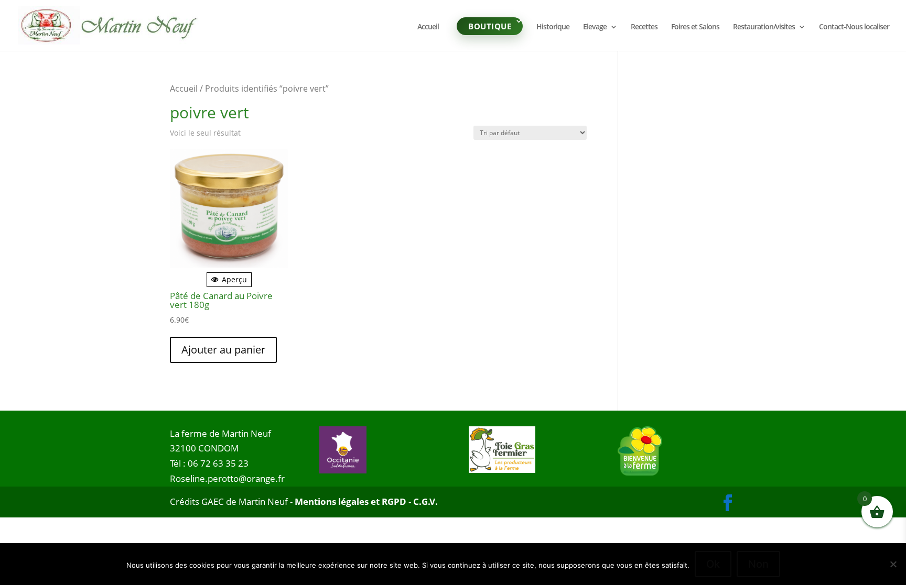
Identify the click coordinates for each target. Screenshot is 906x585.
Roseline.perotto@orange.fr (227, 478)
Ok (713, 564)
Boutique (489, 26)
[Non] (893, 564)
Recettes (644, 27)
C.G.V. (425, 501)
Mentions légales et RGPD (350, 501)
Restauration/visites (764, 27)
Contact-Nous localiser (854, 27)
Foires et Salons (695, 27)
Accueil (428, 27)
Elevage (595, 27)
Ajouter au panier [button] (223, 350)
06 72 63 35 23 (218, 463)
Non (758, 564)
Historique (552, 27)
